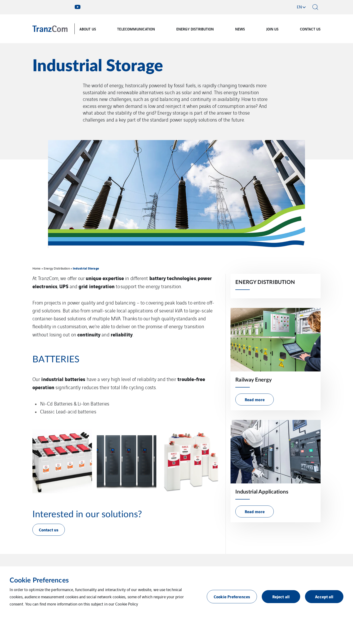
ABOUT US (87, 28)
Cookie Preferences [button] (232, 596)
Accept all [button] (324, 596)
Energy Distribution (57, 268)
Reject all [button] (281, 596)
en (299, 7)
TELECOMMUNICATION (136, 28)
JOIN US (272, 28)
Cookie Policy (126, 604)
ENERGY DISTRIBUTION (195, 28)
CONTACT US (310, 28)
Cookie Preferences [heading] (39, 580)
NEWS (240, 28)
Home (36, 268)
